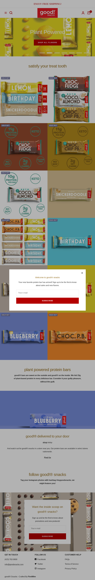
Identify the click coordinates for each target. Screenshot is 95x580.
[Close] (82, 273)
